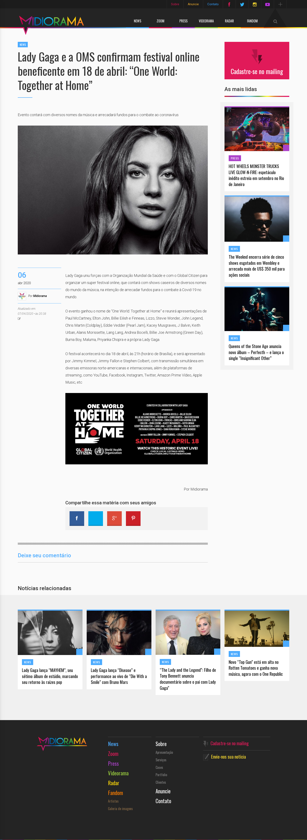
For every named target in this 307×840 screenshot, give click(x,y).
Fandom (252, 20)
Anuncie (193, 4)
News (137, 20)
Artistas (113, 801)
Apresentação (164, 752)
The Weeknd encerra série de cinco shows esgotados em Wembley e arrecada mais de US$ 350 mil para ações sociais (257, 266)
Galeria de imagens (120, 808)
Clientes (161, 782)
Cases (159, 767)
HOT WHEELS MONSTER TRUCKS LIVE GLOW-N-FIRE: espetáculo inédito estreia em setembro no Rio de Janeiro (256, 175)
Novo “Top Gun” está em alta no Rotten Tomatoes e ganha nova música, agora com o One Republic (256, 668)
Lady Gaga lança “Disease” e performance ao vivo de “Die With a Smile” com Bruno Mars (119, 676)
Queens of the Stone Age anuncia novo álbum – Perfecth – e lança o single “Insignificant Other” (256, 352)
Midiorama (40, 296)
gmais (114, 518)
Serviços (161, 759)
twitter (95, 518)
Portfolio (161, 774)
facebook (77, 518)
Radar (229, 20)
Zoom (160, 20)
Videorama (206, 20)
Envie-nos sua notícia (228, 756)
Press (183, 20)
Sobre (175, 4)
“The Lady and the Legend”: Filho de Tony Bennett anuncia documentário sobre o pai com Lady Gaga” (188, 679)
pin (133, 518)
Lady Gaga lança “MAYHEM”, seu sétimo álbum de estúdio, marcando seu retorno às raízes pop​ (50, 676)
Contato (213, 4)
